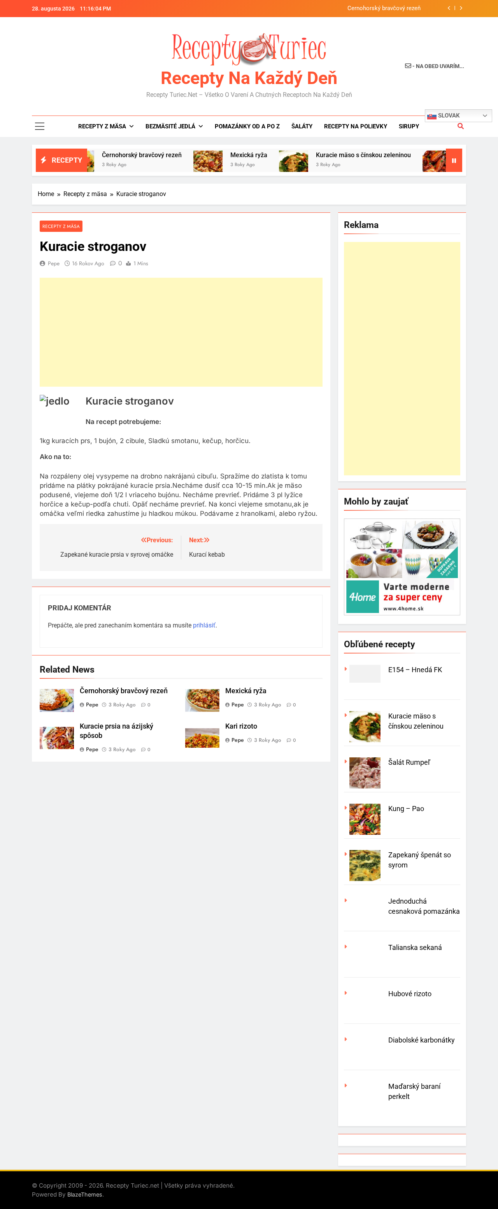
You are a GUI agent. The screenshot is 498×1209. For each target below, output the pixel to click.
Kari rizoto (241, 726)
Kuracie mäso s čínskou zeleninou (344, 155)
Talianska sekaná (415, 947)
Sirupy (409, 126)
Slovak (448, 115)
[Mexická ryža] (188, 165)
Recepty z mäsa (102, 126)
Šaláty (301, 126)
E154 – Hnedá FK (415, 670)
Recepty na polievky (355, 126)
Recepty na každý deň (249, 78)
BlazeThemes (84, 1194)
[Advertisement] (181, 332)
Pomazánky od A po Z (247, 126)
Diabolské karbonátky (421, 1040)
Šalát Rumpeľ (409, 762)
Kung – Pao (406, 808)
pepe (54, 263)
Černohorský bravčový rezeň (384, 8)
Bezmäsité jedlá (170, 126)
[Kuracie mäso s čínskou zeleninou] (274, 165)
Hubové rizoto (409, 994)
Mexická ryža (229, 155)
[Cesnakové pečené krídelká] (418, 165)
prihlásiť (204, 625)
